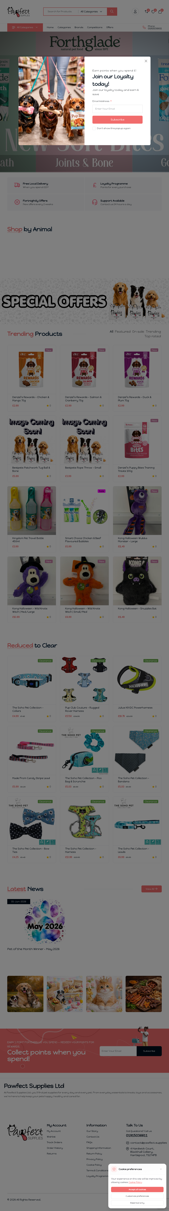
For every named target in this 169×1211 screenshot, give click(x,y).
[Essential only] (161, 1169)
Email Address (101, 101)
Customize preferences (137, 1196)
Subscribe (117, 119)
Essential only (137, 1203)
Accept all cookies (137, 1189)
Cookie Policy (135, 1182)
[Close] (146, 61)
